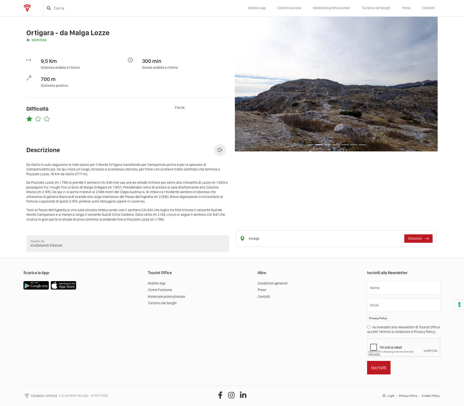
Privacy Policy (378, 318)
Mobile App (257, 8)
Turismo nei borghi (376, 8)
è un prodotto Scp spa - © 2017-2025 (83, 395)
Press (406, 8)
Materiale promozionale (331, 8)
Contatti (428, 8)
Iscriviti (378, 368)
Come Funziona (289, 8)
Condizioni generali (273, 283)
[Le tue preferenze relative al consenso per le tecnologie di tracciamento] (459, 304)
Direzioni (415, 238)
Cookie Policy (431, 396)
